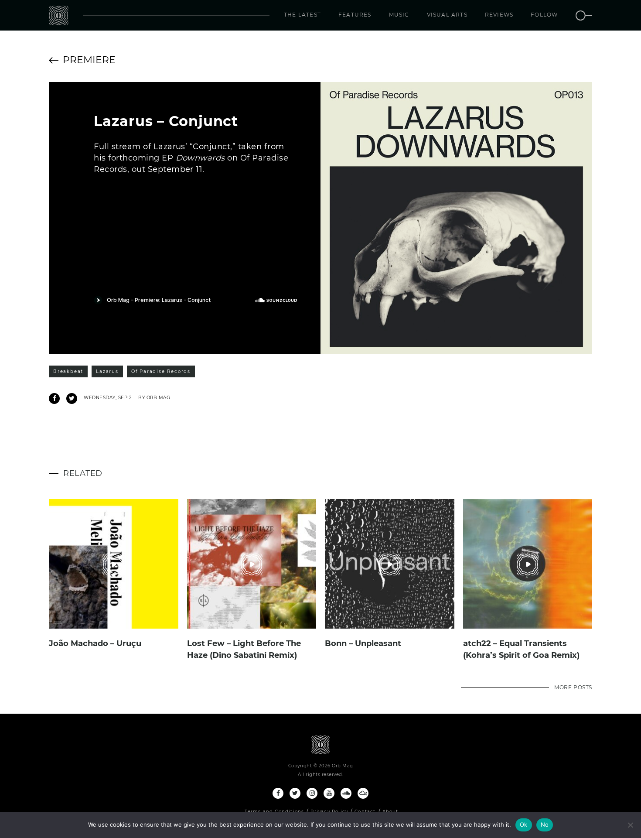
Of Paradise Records (161, 371)
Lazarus (107, 371)
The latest (302, 14)
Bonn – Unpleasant (363, 643)
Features (355, 14)
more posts (573, 687)
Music (399, 14)
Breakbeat (68, 371)
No (545, 824)
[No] (630, 825)
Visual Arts (447, 14)
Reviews (499, 14)
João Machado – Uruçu (95, 643)
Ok (524, 824)
